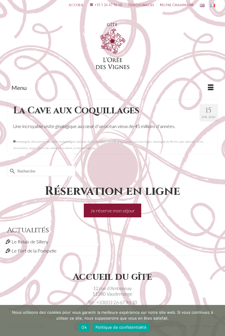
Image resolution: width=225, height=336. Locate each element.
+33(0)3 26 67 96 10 (116, 302)
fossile (112, 141)
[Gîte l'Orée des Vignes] (112, 47)
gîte (120, 141)
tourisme (43, 148)
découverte (38, 141)
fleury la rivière (96, 141)
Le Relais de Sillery (29, 241)
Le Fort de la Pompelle (34, 250)
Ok (84, 327)
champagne (23, 141)
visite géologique (84, 148)
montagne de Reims (165, 141)
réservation (20, 148)
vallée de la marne (61, 148)
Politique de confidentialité (121, 327)
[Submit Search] (11, 171)
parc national (187, 141)
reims (199, 141)
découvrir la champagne (60, 141)
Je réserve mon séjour (112, 210)
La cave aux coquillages (138, 141)
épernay (81, 141)
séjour (32, 148)
